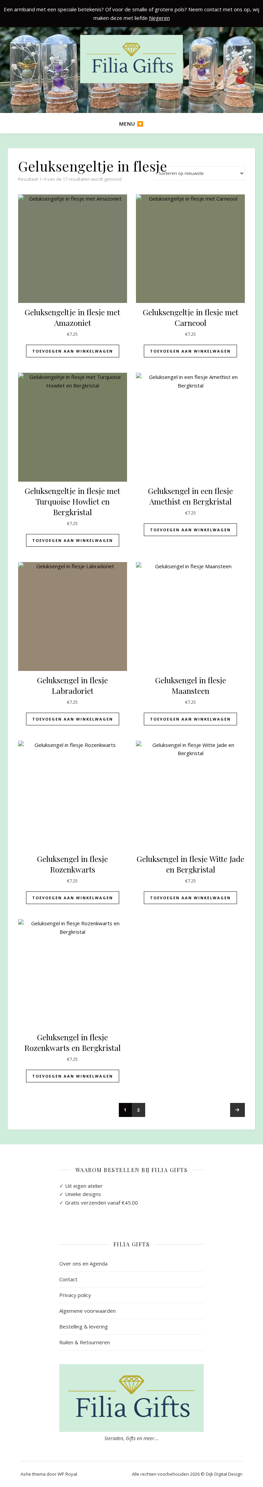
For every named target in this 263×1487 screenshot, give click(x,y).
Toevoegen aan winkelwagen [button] (72, 351)
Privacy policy (75, 1295)
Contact (68, 1279)
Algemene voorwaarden (87, 1310)
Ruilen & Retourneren (84, 1342)
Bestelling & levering (83, 1326)
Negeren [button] (159, 17)
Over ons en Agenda (83, 1263)
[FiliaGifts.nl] (131, 59)
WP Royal (67, 1474)
